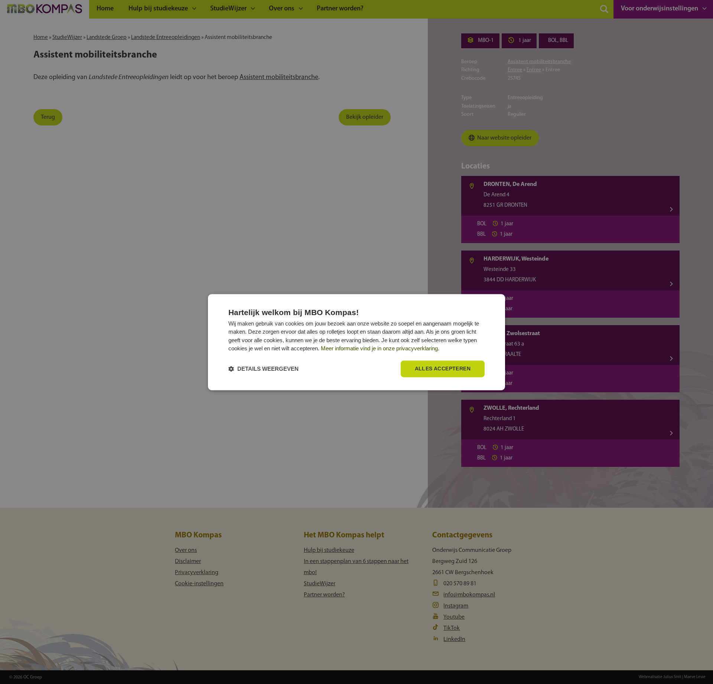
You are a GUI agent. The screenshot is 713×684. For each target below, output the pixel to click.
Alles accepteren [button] (443, 369)
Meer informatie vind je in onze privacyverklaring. (380, 349)
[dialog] (356, 342)
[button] (263, 368)
